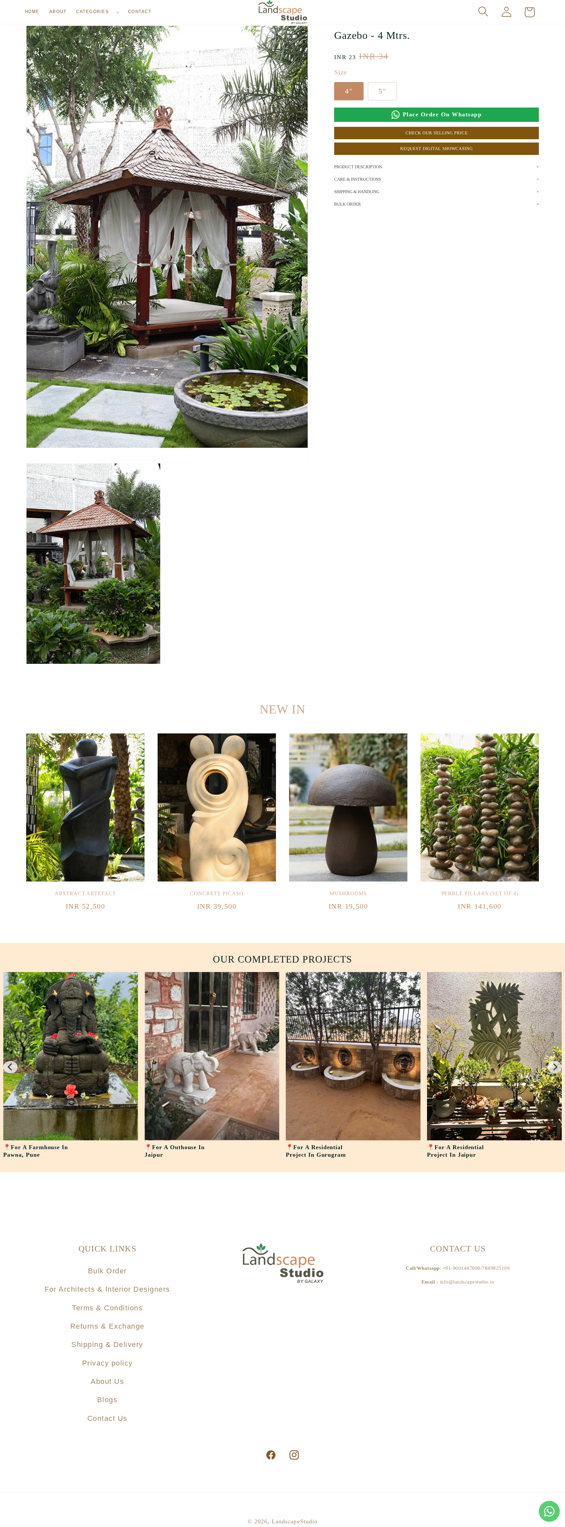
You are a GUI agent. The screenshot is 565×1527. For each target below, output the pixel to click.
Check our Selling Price (436, 132)
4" (348, 91)
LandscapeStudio (295, 1521)
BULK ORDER (347, 204)
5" (382, 91)
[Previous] (10, 1067)
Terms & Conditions (107, 1308)
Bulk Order (107, 1271)
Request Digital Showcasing (436, 148)
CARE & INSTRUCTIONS (357, 179)
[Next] (554, 1067)
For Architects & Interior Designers (107, 1289)
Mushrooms (348, 893)
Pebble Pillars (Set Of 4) (479, 893)
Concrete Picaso (216, 893)
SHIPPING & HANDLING (356, 191)
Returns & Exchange (107, 1326)
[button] (97, 12)
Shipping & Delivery (107, 1344)
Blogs (107, 1400)
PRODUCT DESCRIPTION (358, 166)
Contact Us (107, 1418)
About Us (107, 1381)
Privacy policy (107, 1363)
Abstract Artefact (85, 893)
